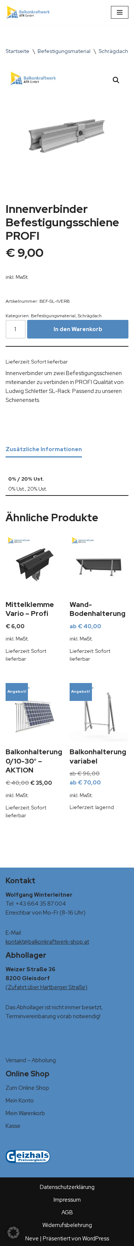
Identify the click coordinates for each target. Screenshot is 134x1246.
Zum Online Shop (27, 1088)
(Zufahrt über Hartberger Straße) (46, 987)
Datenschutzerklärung (67, 1187)
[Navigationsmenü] (119, 12)
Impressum (67, 1199)
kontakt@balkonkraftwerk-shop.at (47, 941)
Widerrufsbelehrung (67, 1225)
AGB (67, 1212)
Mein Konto (20, 1100)
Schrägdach (113, 51)
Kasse (13, 1126)
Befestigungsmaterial (64, 51)
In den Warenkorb (78, 329)
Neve (32, 1238)
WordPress (95, 1238)
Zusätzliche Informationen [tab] (44, 449)
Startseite (17, 51)
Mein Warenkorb (25, 1113)
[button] (116, 80)
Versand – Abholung (31, 1060)
